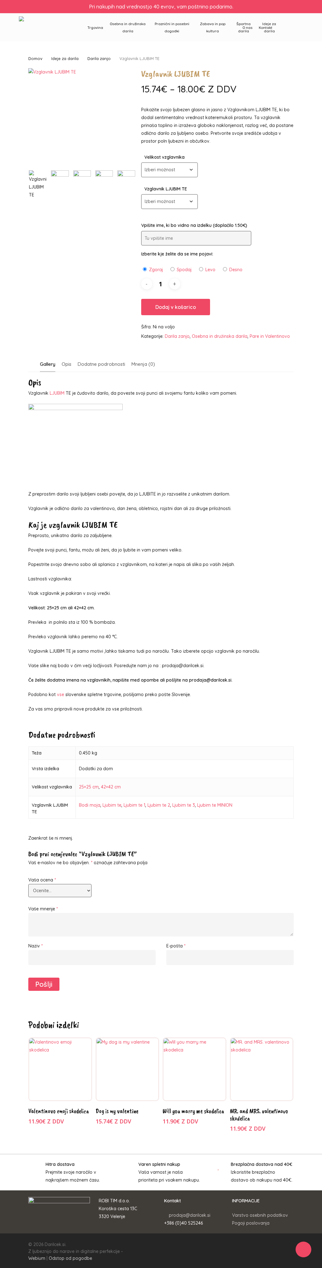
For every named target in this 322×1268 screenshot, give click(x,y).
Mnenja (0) (143, 364)
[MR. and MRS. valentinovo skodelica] (262, 1069)
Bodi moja (89, 805)
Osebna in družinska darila (219, 336)
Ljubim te (112, 805)
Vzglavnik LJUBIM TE (165, 189)
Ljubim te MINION (214, 805)
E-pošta (176, 946)
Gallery (47, 364)
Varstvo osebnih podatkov (260, 1215)
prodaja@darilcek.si (189, 1215)
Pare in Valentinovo (270, 336)
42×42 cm (111, 787)
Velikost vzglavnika (164, 157)
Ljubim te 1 (134, 805)
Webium (36, 1258)
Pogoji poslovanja (250, 1223)
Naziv (35, 946)
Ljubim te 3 (183, 805)
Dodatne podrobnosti (101, 364)
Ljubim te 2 (158, 805)
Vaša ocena (42, 880)
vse (60, 694)
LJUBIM (57, 393)
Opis (66, 364)
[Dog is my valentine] (127, 1069)
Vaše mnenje (43, 909)
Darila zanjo (99, 58)
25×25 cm (89, 787)
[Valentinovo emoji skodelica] (60, 1069)
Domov (35, 58)
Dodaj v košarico (175, 307)
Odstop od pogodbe (70, 1258)
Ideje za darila (65, 58)
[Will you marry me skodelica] (194, 1069)
